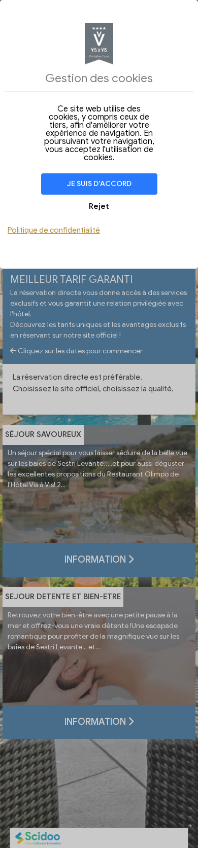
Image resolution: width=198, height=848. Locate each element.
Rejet (99, 206)
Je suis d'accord (99, 183)
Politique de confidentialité (54, 230)
